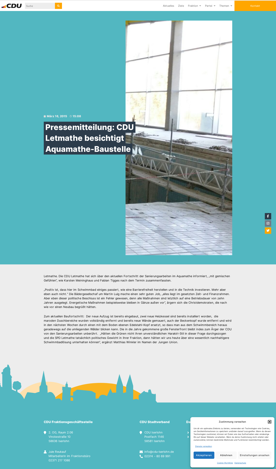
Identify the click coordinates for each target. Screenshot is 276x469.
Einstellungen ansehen (254, 455)
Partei (208, 5)
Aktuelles (168, 5)
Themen (224, 5)
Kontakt (255, 5)
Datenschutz (240, 463)
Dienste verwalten (203, 446)
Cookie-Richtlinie (225, 463)
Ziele (181, 5)
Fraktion (193, 5)
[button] (269, 421)
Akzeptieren (204, 455)
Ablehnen (226, 455)
